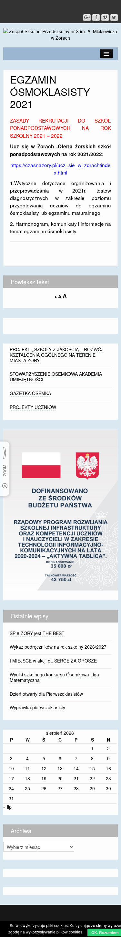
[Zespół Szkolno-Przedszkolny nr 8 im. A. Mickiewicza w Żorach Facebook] (96, 17)
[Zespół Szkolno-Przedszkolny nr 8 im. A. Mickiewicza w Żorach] (60, 34)
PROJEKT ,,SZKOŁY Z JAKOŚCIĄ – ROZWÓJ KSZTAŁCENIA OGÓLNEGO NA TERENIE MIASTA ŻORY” (57, 355)
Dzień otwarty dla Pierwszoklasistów (46, 694)
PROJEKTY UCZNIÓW (33, 407)
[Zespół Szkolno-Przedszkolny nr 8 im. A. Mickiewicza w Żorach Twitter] (114, 17)
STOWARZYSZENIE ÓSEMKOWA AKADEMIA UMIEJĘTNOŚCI (56, 377)
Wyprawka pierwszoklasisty (37, 707)
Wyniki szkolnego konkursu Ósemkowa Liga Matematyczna (54, 677)
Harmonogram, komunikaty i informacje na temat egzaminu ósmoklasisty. (60, 227)
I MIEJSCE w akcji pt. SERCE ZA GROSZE (53, 660)
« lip (7, 806)
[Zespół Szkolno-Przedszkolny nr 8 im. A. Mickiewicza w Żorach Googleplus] (87, 17)
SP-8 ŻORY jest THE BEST (37, 633)
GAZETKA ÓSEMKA (30, 393)
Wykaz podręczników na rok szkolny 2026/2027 (58, 646)
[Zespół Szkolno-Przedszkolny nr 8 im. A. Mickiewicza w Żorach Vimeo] (105, 17)
